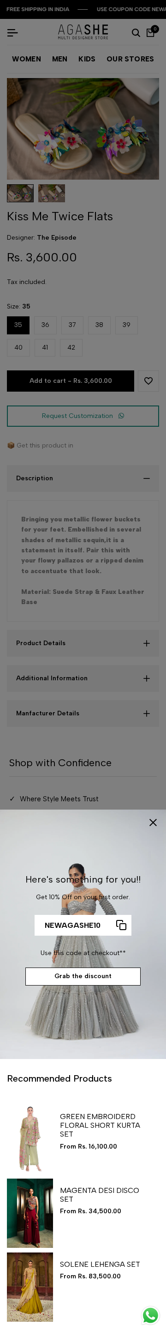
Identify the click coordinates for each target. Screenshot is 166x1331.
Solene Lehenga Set (100, 1264)
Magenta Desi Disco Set (99, 1195)
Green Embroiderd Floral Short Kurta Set (100, 1125)
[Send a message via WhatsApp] (150, 1315)
